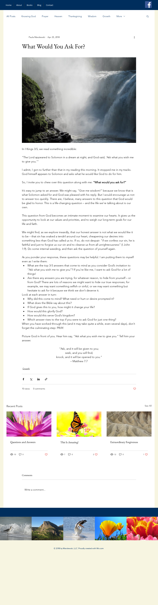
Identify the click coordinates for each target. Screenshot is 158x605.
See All (148, 405)
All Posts (10, 16)
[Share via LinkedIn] (38, 379)
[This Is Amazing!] (79, 424)
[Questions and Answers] (28, 424)
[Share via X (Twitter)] (30, 379)
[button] (147, 16)
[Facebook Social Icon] (148, 4)
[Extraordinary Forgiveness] (129, 424)
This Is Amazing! (69, 442)
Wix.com (100, 548)
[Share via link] (46, 379)
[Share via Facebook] (23, 379)
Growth (106, 16)
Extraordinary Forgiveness (124, 442)
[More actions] (134, 37)
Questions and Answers (22, 442)
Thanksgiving (75, 16)
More (119, 16)
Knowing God (28, 16)
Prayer (45, 16)
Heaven (58, 16)
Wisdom (92, 16)
